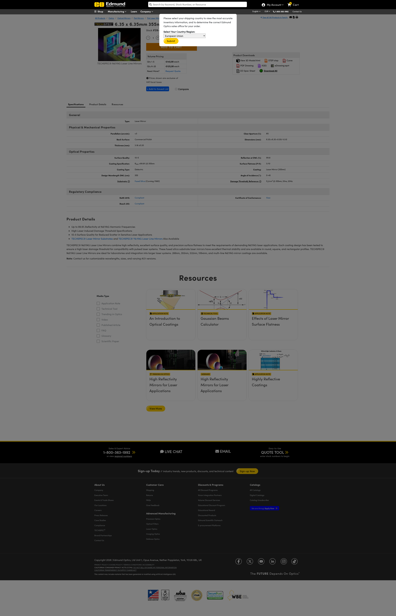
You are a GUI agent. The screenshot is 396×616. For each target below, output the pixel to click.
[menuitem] (102, 11)
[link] (294, 2)
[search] (197, 4)
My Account (274, 5)
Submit (171, 41)
